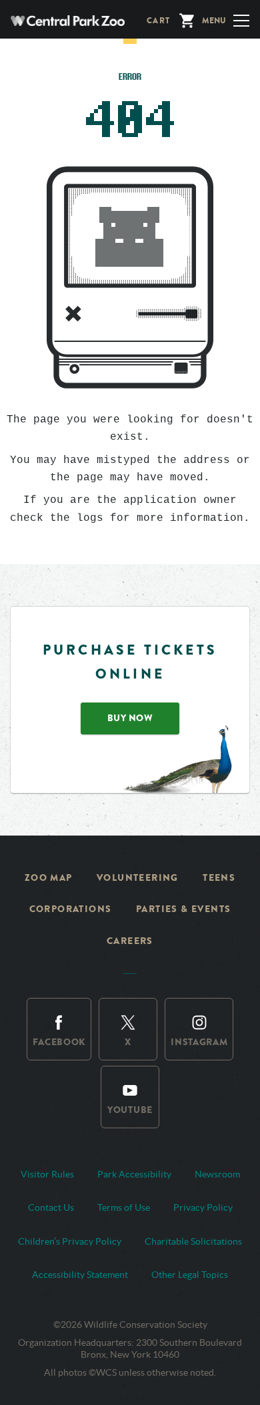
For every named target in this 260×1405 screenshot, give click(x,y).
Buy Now (130, 718)
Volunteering (138, 877)
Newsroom (217, 1174)
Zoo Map (49, 877)
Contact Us (51, 1207)
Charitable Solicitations (193, 1241)
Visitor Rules (47, 1174)
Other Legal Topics (189, 1274)
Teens (219, 877)
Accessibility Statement (80, 1274)
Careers (130, 941)
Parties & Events (183, 909)
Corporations (70, 909)
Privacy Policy (203, 1207)
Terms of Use (123, 1207)
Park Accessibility (134, 1174)
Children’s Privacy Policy (69, 1241)
